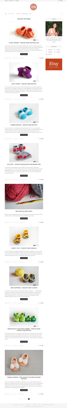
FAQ (14, 0)
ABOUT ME (6, 0)
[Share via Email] (42, 58)
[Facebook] (58, 1)
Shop (30, 13)
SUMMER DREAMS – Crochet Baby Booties (23, 125)
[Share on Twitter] (40, 58)
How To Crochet (25, 13)
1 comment (16, 138)
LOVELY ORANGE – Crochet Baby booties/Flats (24, 43)
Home (6, 13)
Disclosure (22, 404)
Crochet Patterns (11, 13)
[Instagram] (59, 1)
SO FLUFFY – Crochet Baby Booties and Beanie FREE (24, 164)
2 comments (17, 99)
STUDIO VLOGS (11, 0)
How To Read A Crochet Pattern (47, 404)
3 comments (15, 345)
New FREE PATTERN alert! (24, 211)
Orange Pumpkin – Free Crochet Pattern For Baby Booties (24, 378)
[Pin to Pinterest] (41, 58)
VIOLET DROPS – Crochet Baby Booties (23, 84)
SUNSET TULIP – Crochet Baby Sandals (24, 248)
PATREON (17, 0)
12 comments (16, 222)
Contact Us (34, 404)
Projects (18, 13)
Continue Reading (24, 95)
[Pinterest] (60, 1)
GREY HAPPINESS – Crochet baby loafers (24, 288)
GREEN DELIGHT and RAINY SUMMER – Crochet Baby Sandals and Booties (23, 329)
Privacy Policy (28, 404)
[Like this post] (38, 58)
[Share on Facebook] (39, 58)
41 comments (16, 179)
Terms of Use (15, 404)
